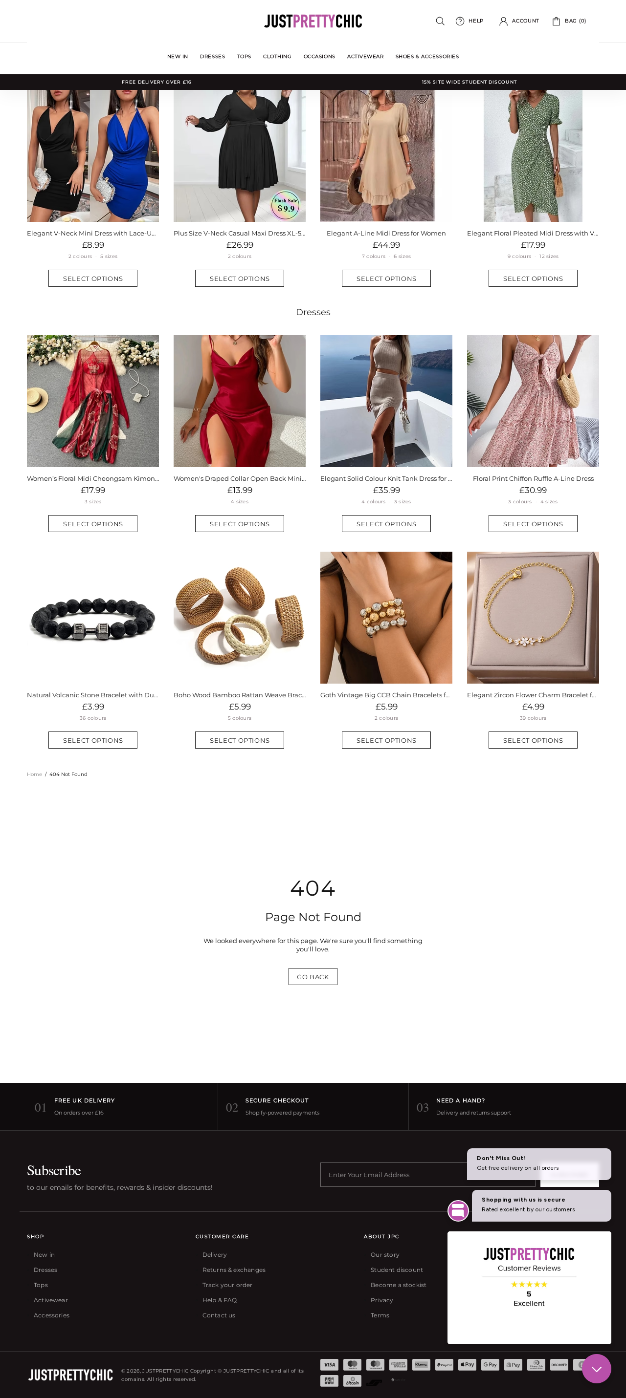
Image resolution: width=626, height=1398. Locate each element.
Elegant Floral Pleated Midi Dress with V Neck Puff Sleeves (533, 233)
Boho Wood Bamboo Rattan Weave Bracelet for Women (240, 695)
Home (34, 774)
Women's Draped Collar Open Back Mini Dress (240, 478)
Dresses (313, 312)
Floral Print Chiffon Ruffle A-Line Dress (533, 478)
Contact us (219, 1315)
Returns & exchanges (234, 1269)
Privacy (382, 1300)
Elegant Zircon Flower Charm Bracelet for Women (533, 695)
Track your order (227, 1285)
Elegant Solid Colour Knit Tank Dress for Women (386, 478)
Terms (380, 1315)
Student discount (397, 1269)
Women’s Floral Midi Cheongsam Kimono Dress (93, 478)
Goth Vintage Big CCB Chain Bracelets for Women (386, 695)
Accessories (51, 1315)
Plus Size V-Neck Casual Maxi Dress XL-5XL (240, 233)
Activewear (51, 1300)
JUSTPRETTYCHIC (313, 21)
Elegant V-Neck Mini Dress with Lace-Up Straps (93, 233)
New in (44, 1254)
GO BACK (313, 977)
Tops (41, 1285)
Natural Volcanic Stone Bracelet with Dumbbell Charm (93, 695)
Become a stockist (398, 1285)
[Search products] (440, 21)
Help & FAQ (219, 1300)
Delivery (214, 1254)
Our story (385, 1254)
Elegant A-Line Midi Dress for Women (386, 233)
